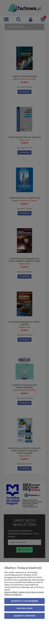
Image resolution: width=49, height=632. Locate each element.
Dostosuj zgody (24, 608)
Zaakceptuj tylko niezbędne (24, 601)
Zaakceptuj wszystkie (24, 616)
